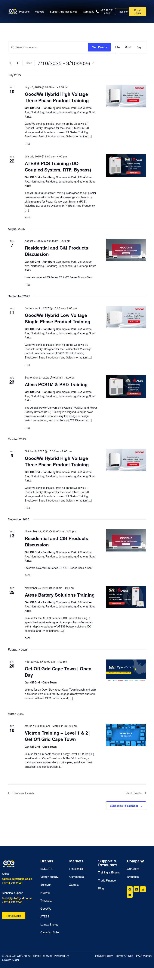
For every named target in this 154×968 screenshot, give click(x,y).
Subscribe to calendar (124, 806)
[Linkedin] (136, 889)
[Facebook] (130, 889)
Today (29, 62)
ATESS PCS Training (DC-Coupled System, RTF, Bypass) (58, 166)
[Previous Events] (10, 63)
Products (24, 11)
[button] (105, 12)
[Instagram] (143, 889)
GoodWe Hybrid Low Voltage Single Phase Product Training (57, 318)
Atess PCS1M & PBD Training (56, 384)
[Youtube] (130, 895)
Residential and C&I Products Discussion (56, 250)
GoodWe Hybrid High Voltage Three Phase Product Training (57, 97)
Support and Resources (63, 11)
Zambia (74, 884)
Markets (39, 11)
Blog (101, 888)
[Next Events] (17, 63)
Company (88, 11)
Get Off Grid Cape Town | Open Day (58, 671)
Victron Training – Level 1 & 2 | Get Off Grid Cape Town (58, 736)
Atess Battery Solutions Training (60, 595)
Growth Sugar (10, 959)
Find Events (99, 47)
